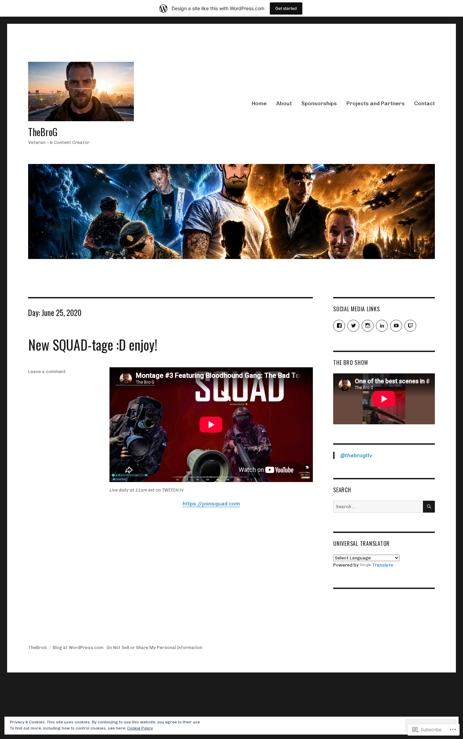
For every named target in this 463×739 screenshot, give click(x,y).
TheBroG (43, 132)
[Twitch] (410, 326)
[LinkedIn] (382, 326)
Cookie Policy (140, 728)
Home (259, 103)
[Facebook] (339, 326)
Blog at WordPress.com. (78, 647)
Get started (286, 8)
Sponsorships (319, 103)
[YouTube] (396, 326)
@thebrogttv (356, 455)
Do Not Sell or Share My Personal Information (154, 647)
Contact (424, 103)
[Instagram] (368, 326)
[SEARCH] (429, 507)
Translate (382, 565)
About (284, 103)
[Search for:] (378, 506)
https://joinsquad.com (211, 503)
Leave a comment (47, 371)
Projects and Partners (375, 103)
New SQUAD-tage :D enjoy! (92, 344)
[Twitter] (353, 326)
